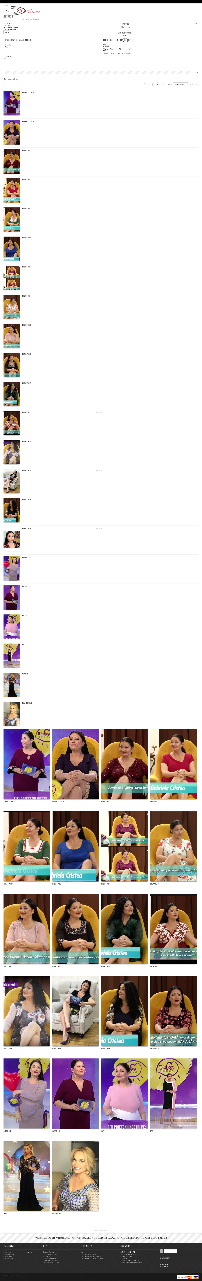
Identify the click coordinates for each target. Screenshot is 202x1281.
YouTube (184, 1246)
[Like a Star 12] (12, 220)
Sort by (170, 84)
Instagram (175, 1246)
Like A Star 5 (26, 470)
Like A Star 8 (26, 354)
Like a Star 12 (26, 208)
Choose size (147, 84)
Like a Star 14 (26, 150)
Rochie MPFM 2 (27, 703)
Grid (195, 84)
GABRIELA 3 (26, 586)
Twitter (192, 1246)
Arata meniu (25, 19)
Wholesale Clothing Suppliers (92, 1258)
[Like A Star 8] (12, 365)
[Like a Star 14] (12, 162)
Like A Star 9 (26, 325)
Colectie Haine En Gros (51, 1262)
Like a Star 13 (26, 179)
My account (9, 1246)
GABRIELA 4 (26, 557)
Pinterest (180, 1246)
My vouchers (8, 1258)
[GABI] (12, 656)
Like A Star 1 (26, 412)
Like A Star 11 (26, 266)
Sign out (29, 1252)
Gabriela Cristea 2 (28, 121)
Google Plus (188, 1246)
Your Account (8, 56)
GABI (23, 644)
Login (5, 58)
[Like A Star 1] (12, 423)
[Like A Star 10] (12, 307)
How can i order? (49, 1252)
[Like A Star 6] (12, 452)
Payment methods (49, 1258)
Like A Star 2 (26, 237)
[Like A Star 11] (12, 278)
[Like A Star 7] (12, 394)
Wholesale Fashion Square (91, 1256)
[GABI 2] (12, 627)
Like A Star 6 (26, 441)
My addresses (9, 1254)
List (191, 84)
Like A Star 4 (26, 499)
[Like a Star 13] (12, 191)
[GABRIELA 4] (12, 569)
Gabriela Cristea (28, 92)
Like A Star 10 (26, 296)
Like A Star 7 (26, 383)
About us (84, 1252)
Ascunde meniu (34, 19)
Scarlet (25, 673)
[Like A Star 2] (12, 249)
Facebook (196, 1246)
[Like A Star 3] (12, 540)
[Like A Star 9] (12, 336)
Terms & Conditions (50, 1254)
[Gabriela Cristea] (12, 104)
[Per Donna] (22, 10)
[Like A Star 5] (12, 482)
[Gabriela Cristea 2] (12, 133)
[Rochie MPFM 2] (12, 714)
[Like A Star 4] (12, 511)
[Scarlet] (12, 685)
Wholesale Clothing (88, 1254)
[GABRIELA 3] (12, 598)
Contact (6, 5)
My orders (7, 1252)
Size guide (46, 1256)
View (24, 114)
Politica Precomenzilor (51, 1260)
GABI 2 (24, 615)
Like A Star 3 (26, 528)
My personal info (10, 1256)
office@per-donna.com (134, 1262)
